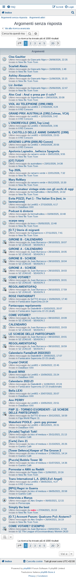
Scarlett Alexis (18, 66)
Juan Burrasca (38, 242)
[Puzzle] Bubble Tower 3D (25, 460)
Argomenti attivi (37, 17)
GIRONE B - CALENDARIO (26, 239)
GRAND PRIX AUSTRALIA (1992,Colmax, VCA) (39, 113)
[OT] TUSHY (16, 160)
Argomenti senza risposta (14, 17)
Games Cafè (24, 437)
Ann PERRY (16, 400)
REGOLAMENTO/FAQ (23, 286)
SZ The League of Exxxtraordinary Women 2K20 (43, 531)
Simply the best (19, 507)
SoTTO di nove (38, 299)
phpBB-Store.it (48, 572)
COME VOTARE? (20, 277)
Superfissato (37, 97)
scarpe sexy (16, 220)
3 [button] (35, 43)
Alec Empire (37, 500)
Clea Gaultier (17, 56)
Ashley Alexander (20, 75)
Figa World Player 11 (28, 418)
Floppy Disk (37, 472)
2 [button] (30, 43)
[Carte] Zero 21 (18, 441)
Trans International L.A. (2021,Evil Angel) (35, 478)
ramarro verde (38, 154)
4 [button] (39, 43)
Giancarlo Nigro (39, 59)
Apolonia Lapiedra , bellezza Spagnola (34, 151)
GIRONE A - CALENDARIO (26, 249)
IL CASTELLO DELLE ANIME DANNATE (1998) (39, 132)
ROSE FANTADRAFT (22, 296)
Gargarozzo (37, 233)
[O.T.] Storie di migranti (24, 230)
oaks (33, 510)
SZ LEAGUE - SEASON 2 (31, 320)
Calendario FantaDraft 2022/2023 (29, 352)
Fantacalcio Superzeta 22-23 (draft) (36, 311)
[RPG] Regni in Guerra (23, 488)
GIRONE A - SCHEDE (22, 267)
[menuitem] (11, 6)
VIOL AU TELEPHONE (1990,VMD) (31, 104)
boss (33, 223)
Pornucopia (24, 503)
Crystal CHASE (18, 362)
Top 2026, (15, 170)
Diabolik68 (36, 308)
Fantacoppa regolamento (25, 305)
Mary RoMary (17, 179)
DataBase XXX (26, 207)
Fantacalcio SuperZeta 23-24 (33, 301)
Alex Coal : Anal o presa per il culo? (32, 94)
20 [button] (52, 43)
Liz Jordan (16, 85)
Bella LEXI (15, 390)
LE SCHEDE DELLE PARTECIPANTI (32, 334)
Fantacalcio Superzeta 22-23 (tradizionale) (40, 386)
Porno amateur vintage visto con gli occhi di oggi (41, 189)
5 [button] (44, 43)
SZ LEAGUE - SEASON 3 (31, 245)
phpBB (26, 568)
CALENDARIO (18, 324)
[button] (19, 43)
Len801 (34, 107)
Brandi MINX (17, 371)
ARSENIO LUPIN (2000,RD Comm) (31, 141)
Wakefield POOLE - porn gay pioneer (33, 422)
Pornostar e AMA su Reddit (26, 469)
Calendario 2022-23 (21, 381)
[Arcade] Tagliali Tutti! (23, 431)
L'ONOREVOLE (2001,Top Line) (29, 123)
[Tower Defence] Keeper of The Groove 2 (35, 450)
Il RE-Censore (25, 109)
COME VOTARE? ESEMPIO (26, 526)
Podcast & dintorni (21, 211)
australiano (36, 163)
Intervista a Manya (20, 497)
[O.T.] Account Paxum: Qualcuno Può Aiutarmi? (40, 516)
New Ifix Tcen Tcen (28, 62)
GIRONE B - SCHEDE (22, 258)
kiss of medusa (38, 434)
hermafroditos (38, 192)
